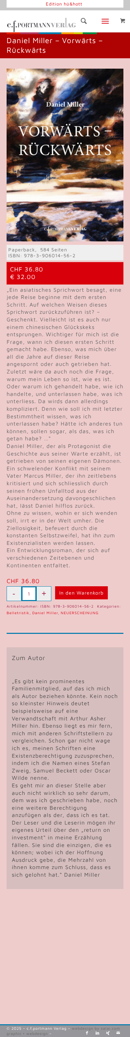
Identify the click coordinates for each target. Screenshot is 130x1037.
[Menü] (107, 21)
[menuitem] (64, 4)
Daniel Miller (45, 612)
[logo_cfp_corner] (53, 24)
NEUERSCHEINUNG (80, 612)
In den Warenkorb (81, 593)
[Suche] (80, 21)
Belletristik (18, 612)
